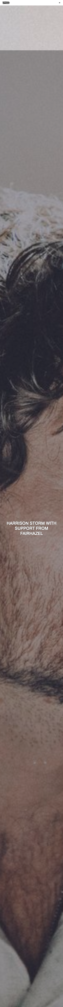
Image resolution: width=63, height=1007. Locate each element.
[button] (59, 3)
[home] (6, 2)
